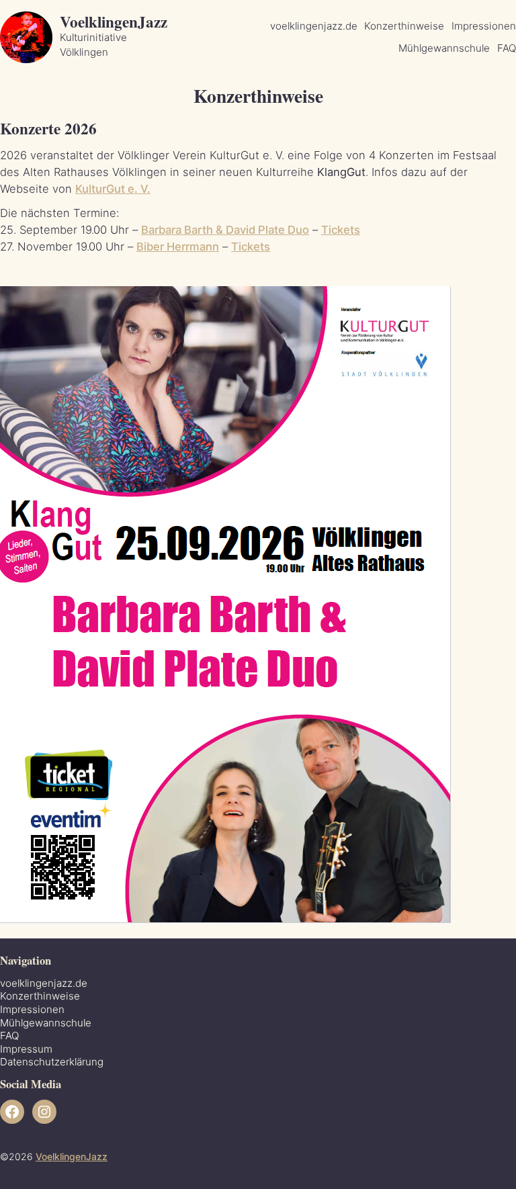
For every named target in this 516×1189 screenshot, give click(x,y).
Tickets (340, 229)
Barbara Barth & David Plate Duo (225, 229)
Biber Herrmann (177, 246)
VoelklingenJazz (113, 21)
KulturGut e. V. (112, 188)
